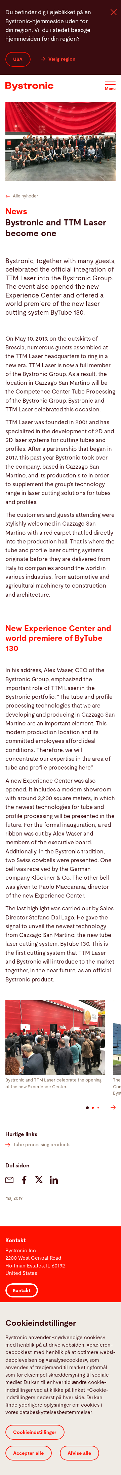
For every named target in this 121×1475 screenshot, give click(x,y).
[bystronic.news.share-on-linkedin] (53, 1179)
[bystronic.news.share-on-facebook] (24, 1179)
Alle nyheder (25, 196)
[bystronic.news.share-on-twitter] (39, 1179)
